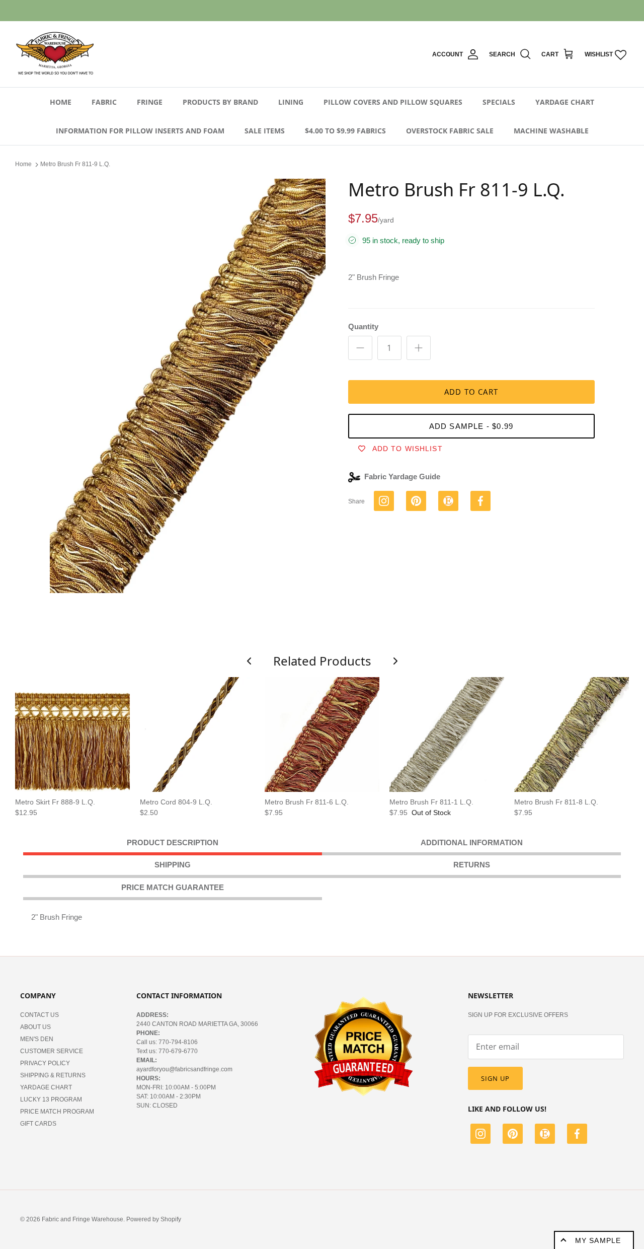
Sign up (495, 1078)
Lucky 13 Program (51, 1099)
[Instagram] (480, 1135)
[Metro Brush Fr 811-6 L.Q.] (322, 734)
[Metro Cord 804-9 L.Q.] (197, 734)
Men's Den (36, 1039)
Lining (290, 102)
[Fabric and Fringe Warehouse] (55, 54)
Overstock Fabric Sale (450, 130)
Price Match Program (57, 1111)
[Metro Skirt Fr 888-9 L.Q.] (72, 734)
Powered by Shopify (153, 1219)
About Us (35, 1027)
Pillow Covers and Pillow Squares (393, 102)
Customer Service (51, 1051)
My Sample (598, 1240)
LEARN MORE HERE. (377, 11)
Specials (498, 102)
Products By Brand (220, 102)
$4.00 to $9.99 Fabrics (345, 130)
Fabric (104, 102)
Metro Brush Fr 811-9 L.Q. (75, 164)
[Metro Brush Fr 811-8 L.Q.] (571, 734)
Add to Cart (471, 392)
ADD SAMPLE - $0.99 (471, 426)
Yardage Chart (564, 102)
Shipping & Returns (53, 1075)
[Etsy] (544, 1135)
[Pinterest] (512, 1135)
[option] (188, 386)
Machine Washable (551, 130)
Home (60, 102)
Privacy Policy (45, 1063)
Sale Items (265, 130)
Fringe (150, 102)
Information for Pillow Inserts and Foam (140, 130)
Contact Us (39, 1014)
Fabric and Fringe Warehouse (82, 1219)
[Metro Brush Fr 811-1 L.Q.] (446, 734)
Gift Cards (38, 1123)
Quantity (363, 326)
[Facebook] (577, 1135)
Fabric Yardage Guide (402, 476)
